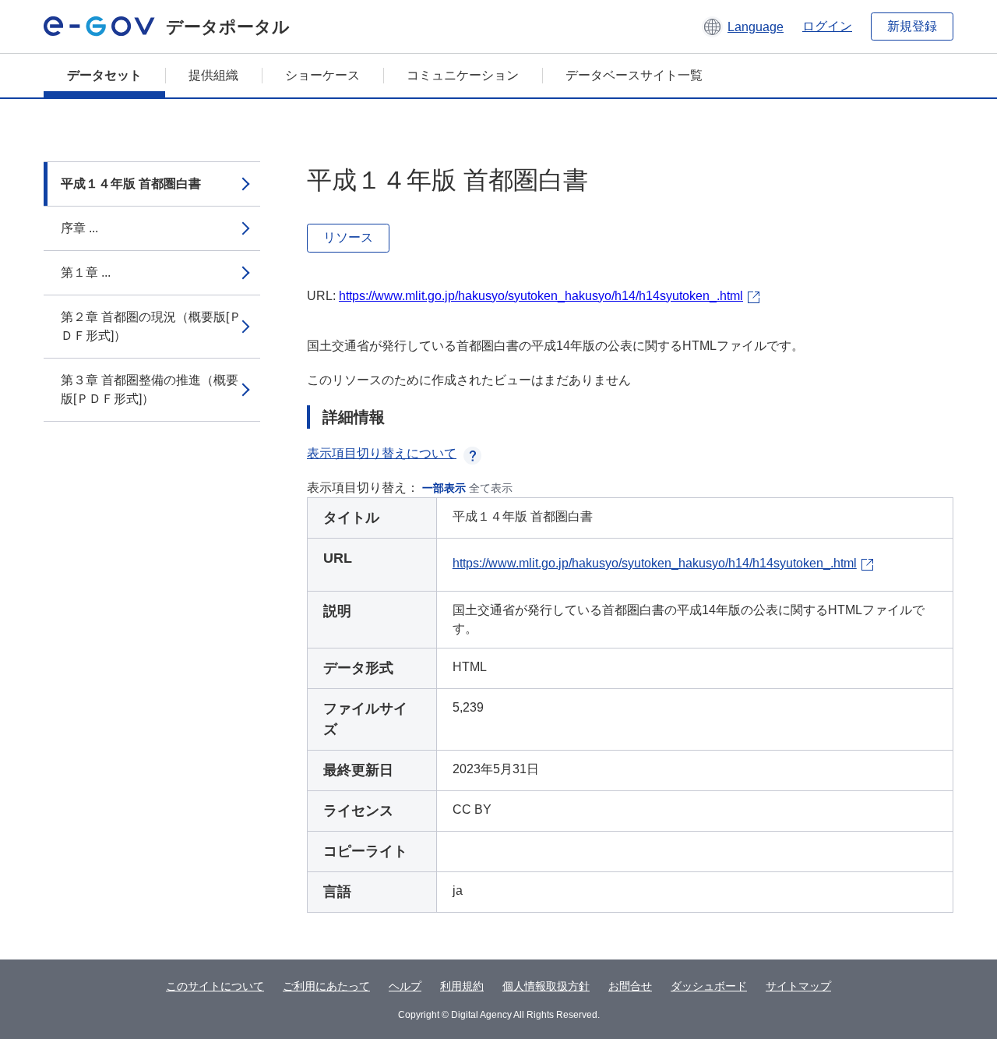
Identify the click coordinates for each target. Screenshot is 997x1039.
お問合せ (630, 986)
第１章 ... (86, 272)
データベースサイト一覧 (634, 75)
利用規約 (462, 986)
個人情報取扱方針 (546, 986)
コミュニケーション (463, 75)
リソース (348, 237)
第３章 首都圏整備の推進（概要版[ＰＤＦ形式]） (149, 389)
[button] (743, 26)
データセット (104, 75)
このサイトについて (215, 986)
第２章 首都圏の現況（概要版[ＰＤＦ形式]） (151, 326)
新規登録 (912, 26)
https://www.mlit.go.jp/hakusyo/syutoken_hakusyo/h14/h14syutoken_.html (541, 295)
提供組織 (213, 75)
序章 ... (79, 228)
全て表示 (491, 488)
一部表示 (444, 488)
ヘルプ (405, 986)
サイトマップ (798, 986)
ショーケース (322, 75)
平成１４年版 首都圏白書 (131, 183)
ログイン (827, 26)
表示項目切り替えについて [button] (381, 453)
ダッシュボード (709, 986)
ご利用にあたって (326, 986)
